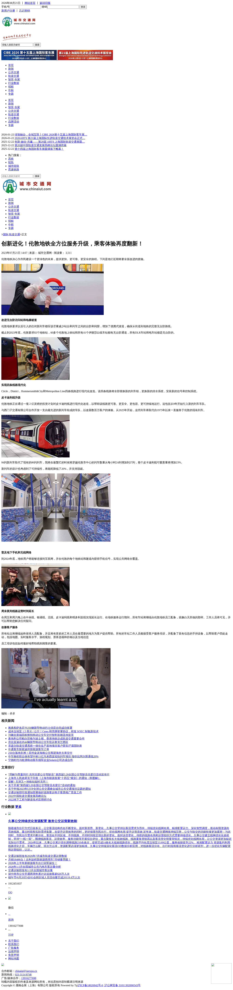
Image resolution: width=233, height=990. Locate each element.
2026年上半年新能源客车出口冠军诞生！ (32, 863)
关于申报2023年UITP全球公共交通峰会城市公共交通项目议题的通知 (49, 788)
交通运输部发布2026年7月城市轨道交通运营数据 (37, 856)
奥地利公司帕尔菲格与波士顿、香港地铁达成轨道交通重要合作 (46, 738)
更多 (18, 806)
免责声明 (13, 955)
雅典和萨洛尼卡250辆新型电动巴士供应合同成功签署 (40, 727)
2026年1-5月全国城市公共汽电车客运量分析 (34, 866)
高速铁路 (13, 169)
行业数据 (13, 83)
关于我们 (13, 940)
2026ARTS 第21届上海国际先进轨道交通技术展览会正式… (50, 138)
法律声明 (13, 951)
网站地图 (13, 958)
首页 (11, 65)
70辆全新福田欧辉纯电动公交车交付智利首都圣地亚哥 (41, 735)
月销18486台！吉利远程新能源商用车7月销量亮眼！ (39, 859)
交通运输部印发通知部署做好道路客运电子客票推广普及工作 (45, 792)
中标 (11, 90)
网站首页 (30, 3)
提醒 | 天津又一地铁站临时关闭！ (28, 781)
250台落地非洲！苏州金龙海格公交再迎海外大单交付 (40, 752)
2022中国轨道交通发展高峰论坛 (27, 796)
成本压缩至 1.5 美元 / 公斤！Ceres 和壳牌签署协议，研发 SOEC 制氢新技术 (53, 731)
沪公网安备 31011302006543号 (122, 985)
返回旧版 (45, 3)
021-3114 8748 (23, 974)
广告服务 (13, 947)
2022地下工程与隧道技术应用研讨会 (30, 799)
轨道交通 (13, 75)
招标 (11, 86)
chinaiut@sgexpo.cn (26, 971)
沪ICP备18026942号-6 (90, 985)
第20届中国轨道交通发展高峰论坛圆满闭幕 (41, 145)
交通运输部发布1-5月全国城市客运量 (30, 870)
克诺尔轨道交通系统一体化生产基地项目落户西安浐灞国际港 (45, 745)
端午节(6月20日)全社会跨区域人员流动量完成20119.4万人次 (44, 877)
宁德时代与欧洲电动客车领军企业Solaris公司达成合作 (40, 760)
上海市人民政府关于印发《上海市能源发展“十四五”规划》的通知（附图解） (54, 778)
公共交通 (13, 72)
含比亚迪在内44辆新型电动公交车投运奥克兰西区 (38, 742)
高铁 (11, 158)
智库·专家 (14, 79)
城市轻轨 (13, 165)
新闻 (11, 68)
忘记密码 (24, 10)
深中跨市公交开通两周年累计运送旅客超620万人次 (39, 873)
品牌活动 (13, 121)
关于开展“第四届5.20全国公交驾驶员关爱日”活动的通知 (41, 785)
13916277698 (28, 978)
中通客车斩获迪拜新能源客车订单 (28, 749)
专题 (11, 93)
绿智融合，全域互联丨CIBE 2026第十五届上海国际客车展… (51, 134)
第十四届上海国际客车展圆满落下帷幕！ (39, 148)
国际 (5, 234)
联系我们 (13, 944)
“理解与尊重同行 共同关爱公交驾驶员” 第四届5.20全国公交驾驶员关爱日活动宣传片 (59, 774)
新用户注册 (8, 10)
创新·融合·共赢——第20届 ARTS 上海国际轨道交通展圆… (50, 141)
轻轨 (11, 162)
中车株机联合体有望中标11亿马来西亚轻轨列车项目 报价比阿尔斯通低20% (53, 756)
